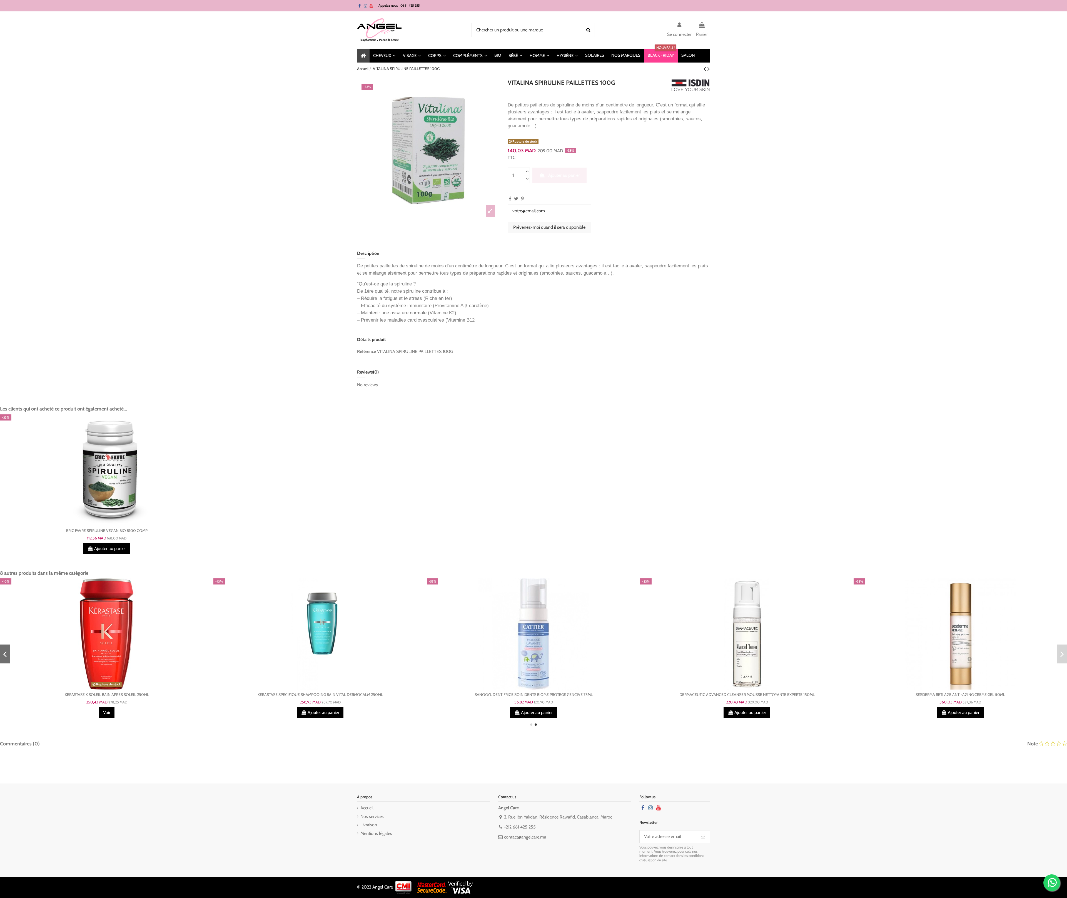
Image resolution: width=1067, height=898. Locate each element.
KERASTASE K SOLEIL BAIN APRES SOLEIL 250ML (107, 694)
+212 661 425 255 (520, 827)
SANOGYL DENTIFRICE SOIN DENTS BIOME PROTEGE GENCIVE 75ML (534, 694)
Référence (366, 351)
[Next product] (708, 69)
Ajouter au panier (564, 175)
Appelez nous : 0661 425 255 (399, 5)
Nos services (372, 816)
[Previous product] (705, 69)
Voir (106, 712)
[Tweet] (516, 199)
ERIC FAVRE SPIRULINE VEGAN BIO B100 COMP (107, 530)
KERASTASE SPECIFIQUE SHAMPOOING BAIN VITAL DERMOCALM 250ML (320, 694)
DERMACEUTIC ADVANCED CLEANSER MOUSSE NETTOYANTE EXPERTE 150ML (747, 694)
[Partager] (510, 199)
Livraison (368, 824)
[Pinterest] (522, 199)
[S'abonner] (703, 836)
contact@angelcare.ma (525, 837)
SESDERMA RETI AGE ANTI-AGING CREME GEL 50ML (960, 694)
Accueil (366, 807)
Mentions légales (376, 833)
